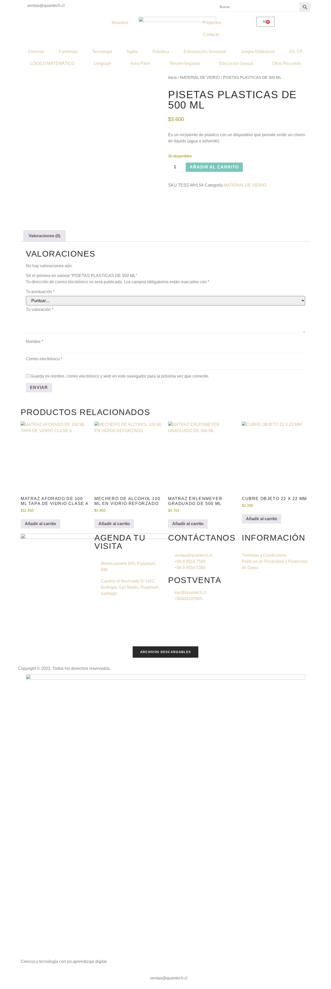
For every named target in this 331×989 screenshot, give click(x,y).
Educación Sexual (236, 63)
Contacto (211, 34)
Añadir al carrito (214, 167)
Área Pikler (140, 63)
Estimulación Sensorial (205, 51)
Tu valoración (39, 309)
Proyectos (212, 22)
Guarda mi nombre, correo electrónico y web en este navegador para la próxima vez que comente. (119, 376)
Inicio (172, 77)
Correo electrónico (44, 359)
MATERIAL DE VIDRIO (200, 77)
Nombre (34, 341)
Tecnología (102, 51)
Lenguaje (102, 63)
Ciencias (36, 51)
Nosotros (120, 22)
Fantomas (68, 51)
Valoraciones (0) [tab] (44, 236)
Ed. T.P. (296, 51)
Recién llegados (185, 63)
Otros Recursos (286, 63)
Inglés (132, 51)
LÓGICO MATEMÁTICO (52, 63)
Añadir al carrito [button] (40, 524)
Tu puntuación (40, 291)
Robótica (161, 51)
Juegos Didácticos (258, 51)
